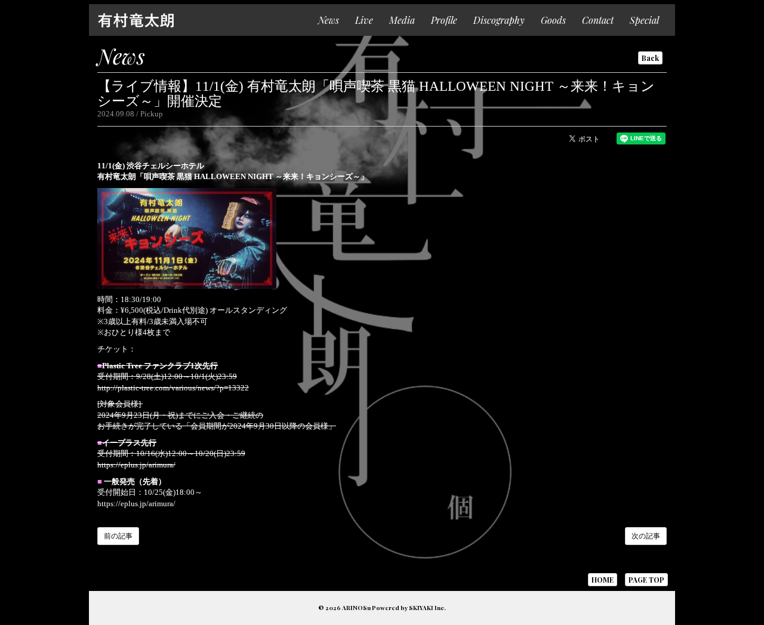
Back (650, 58)
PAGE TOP (646, 579)
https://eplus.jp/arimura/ (136, 464)
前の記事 (118, 536)
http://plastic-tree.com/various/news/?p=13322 (173, 387)
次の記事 (645, 536)
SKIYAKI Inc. (427, 608)
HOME (603, 579)
